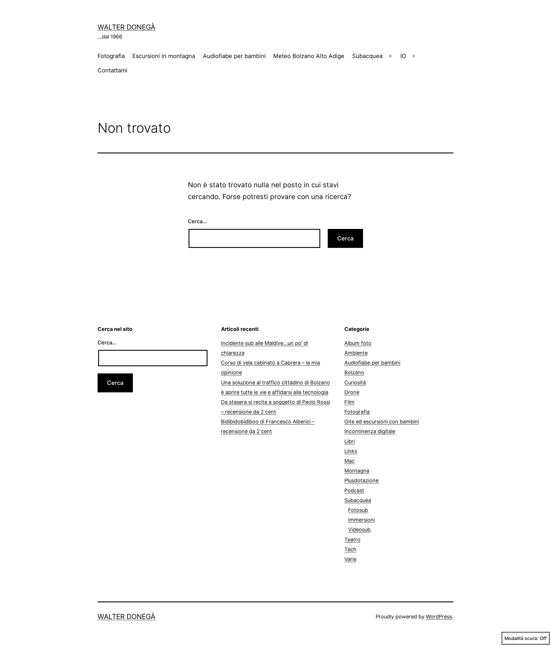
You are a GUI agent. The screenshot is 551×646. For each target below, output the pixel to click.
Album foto (357, 343)
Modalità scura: (521, 638)
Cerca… (197, 221)
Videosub (359, 530)
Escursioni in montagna (163, 56)
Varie (350, 559)
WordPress (439, 617)
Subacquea (367, 56)
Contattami (112, 70)
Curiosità (355, 382)
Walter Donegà (126, 27)
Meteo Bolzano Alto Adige (308, 56)
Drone (351, 392)
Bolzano (354, 372)
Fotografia (111, 56)
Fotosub (358, 510)
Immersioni (361, 520)
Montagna (356, 471)
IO (403, 56)
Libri (349, 441)
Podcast (354, 490)
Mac (349, 461)
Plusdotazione (361, 480)
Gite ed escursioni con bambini (381, 422)
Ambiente (356, 353)
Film (349, 402)
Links (350, 451)
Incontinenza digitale (369, 431)
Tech (350, 549)
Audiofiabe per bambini (234, 56)
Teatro (352, 540)
